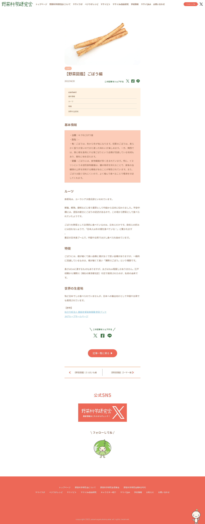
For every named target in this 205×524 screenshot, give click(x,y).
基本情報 (71, 96)
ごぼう (68, 68)
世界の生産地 (73, 111)
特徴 (70, 106)
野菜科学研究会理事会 (109, 487)
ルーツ (70, 101)
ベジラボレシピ (91, 4)
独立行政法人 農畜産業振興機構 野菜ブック (85, 312)
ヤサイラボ (78, 4)
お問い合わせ (159, 4)
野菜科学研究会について (60, 4)
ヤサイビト (105, 4)
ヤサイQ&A (146, 4)
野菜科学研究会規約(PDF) (135, 487)
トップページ (41, 4)
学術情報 (135, 4)
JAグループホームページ (76, 316)
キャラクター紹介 (108, 492)
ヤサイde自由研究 (120, 4)
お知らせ (150, 492)
